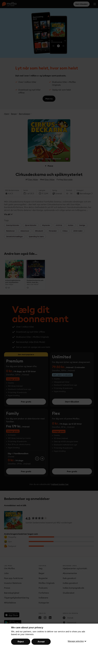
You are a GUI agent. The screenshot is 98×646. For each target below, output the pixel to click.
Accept (41, 642)
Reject (21, 642)
